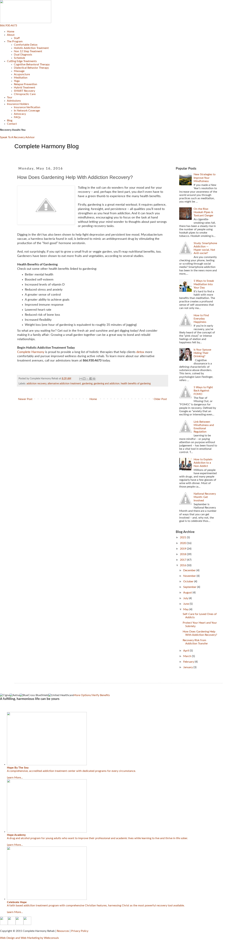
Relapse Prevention (25, 84)
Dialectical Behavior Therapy (31, 67)
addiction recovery (36, 383)
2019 (183, 548)
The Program (15, 41)
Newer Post (25, 399)
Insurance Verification (27, 107)
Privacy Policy (79, 931)
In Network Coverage (27, 110)
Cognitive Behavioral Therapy (32, 64)
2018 (183, 554)
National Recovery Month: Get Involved (205, 497)
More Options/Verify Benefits (92, 695)
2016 (183, 565)
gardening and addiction (107, 383)
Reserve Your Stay (11, 707)
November (190, 576)
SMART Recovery (24, 90)
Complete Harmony (30, 352)
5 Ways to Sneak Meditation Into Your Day (204, 284)
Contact (12, 123)
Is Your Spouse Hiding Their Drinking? (202, 353)
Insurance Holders (18, 104)
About (11, 34)
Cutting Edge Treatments (22, 61)
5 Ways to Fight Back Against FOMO (203, 390)
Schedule (19, 58)
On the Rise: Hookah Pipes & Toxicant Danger (203, 212)
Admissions (14, 100)
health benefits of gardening (136, 383)
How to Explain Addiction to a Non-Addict (203, 462)
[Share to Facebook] (90, 378)
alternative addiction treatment (64, 383)
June (186, 603)
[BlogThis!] (84, 378)
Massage (19, 71)
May (186, 609)
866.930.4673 (8, 25)
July (186, 598)
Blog (9, 120)
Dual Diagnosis (23, 54)
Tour (9, 97)
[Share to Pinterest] (94, 378)
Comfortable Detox (25, 44)
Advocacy (20, 114)
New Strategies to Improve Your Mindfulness (204, 177)
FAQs (17, 117)
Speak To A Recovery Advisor (17, 137)
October (188, 581)
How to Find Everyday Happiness (201, 318)
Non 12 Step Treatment (28, 51)
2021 (183, 537)
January (188, 667)
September (190, 587)
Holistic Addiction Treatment (31, 48)
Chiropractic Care (25, 94)
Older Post (160, 399)
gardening (87, 383)
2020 (183, 543)
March (187, 656)
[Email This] (81, 378)
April (186, 650)
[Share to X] (87, 378)
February (189, 661)
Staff (17, 38)
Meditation (20, 77)
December (189, 570)
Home (10, 31)
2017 (183, 559)
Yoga (17, 81)
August (188, 592)
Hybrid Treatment (24, 87)
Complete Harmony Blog (46, 146)
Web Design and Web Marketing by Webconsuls (29, 938)
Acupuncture (22, 74)
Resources (63, 931)
